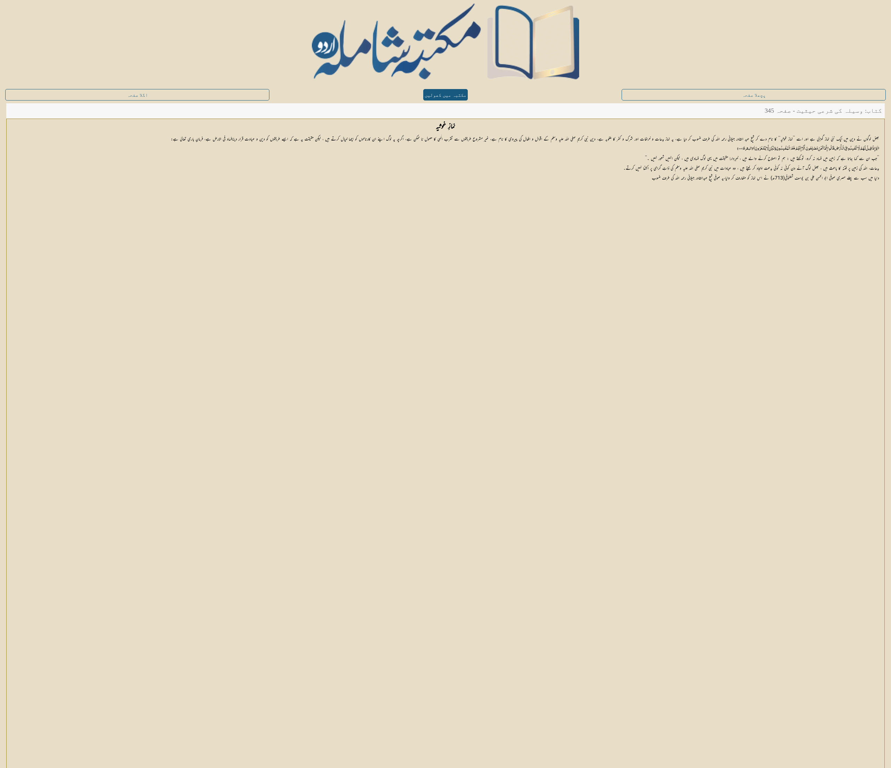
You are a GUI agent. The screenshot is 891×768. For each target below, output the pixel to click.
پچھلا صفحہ (754, 95)
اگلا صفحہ (137, 95)
